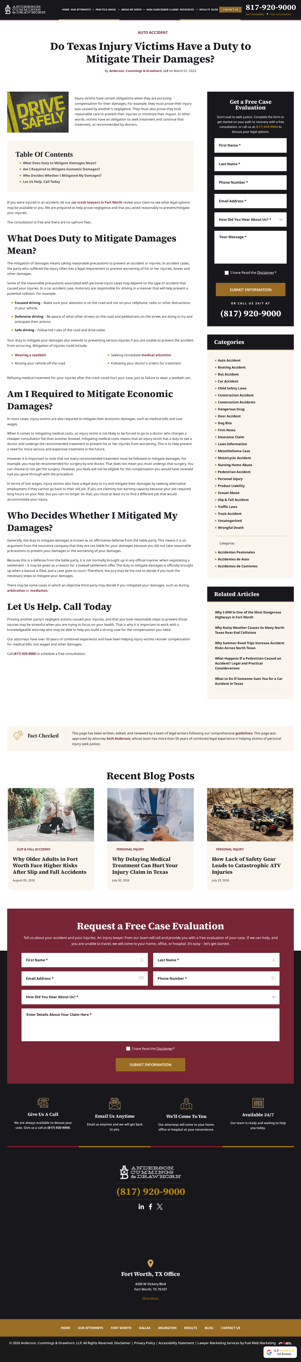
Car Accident (228, 381)
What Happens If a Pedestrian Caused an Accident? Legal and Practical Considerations (248, 663)
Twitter (160, 1207)
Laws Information (232, 444)
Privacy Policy (144, 1343)
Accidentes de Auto (233, 559)
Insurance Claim (231, 437)
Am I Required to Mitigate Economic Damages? (61, 169)
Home (65, 9)
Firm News (226, 430)
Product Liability (231, 486)
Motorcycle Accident (234, 458)
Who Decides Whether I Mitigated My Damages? (62, 175)
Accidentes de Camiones (238, 566)
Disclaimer (265, 272)
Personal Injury (230, 479)
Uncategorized (230, 520)
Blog (214, 9)
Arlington (167, 1328)
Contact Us (230, 9)
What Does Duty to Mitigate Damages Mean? (59, 163)
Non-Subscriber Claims (162, 9)
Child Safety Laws (232, 388)
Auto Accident (153, 33)
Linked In (141, 1207)
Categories (229, 342)
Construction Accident (236, 395)
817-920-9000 (271, 7)
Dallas (144, 1328)
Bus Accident (228, 374)
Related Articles (236, 594)
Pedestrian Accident (234, 472)
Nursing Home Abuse (235, 465)
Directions (150, 1298)
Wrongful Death (231, 527)
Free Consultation (280, 14)
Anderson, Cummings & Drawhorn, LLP (139, 71)
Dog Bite (225, 423)
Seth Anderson (118, 738)
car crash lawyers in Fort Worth (96, 202)
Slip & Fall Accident (233, 499)
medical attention (156, 355)
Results (204, 9)
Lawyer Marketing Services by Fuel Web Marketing (237, 1343)
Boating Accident (232, 367)
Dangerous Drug (231, 409)
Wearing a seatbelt (30, 355)
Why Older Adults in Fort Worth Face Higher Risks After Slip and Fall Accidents (49, 865)
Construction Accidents (236, 402)
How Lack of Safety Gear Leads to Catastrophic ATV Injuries (246, 865)
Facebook (150, 1207)
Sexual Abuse (229, 492)
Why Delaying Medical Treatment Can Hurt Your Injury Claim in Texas (145, 865)
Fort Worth (121, 1328)
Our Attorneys (81, 9)
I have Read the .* (253, 272)
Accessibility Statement (176, 1343)
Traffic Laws (227, 506)
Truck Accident (230, 513)
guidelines (243, 733)
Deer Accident (229, 416)
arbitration (16, 590)
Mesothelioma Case (234, 451)
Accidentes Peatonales (236, 552)
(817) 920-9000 (25, 653)
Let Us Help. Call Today (41, 181)
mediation (38, 590)
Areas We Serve (131, 9)
